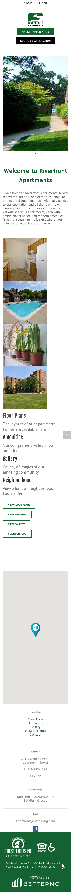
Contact (35, 734)
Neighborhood (35, 731)
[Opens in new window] (35, 881)
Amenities (36, 723)
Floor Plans (36, 719)
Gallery (35, 727)
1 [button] (30, 153)
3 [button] (41, 153)
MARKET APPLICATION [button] (35, 32)
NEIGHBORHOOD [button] (17, 533)
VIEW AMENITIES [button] (17, 514)
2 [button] (35, 153)
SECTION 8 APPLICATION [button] (35, 40)
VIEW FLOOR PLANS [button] (19, 504)
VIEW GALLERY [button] (16, 524)
